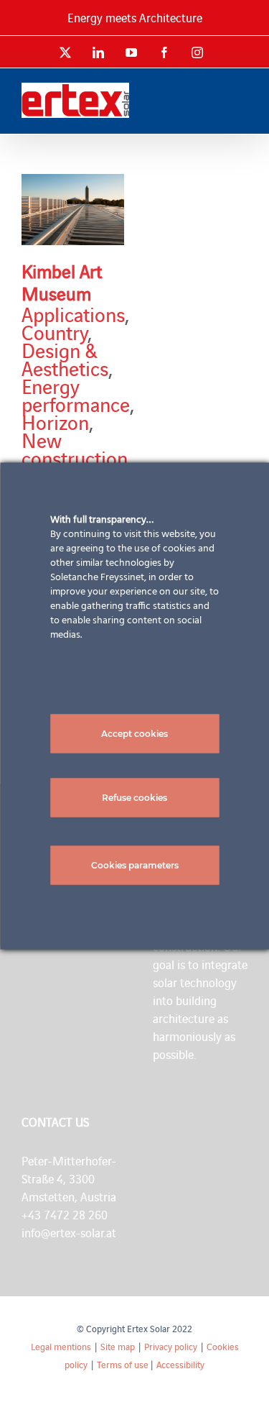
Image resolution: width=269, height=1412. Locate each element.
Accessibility (180, 1364)
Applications (73, 313)
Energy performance (76, 394)
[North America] (73, 209)
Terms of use (122, 1364)
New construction (75, 448)
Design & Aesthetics (65, 358)
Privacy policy (170, 1346)
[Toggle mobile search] (211, 111)
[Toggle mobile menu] (239, 111)
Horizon (55, 421)
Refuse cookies (134, 797)
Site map (117, 1346)
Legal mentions (61, 1346)
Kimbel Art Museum (62, 281)
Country (55, 331)
